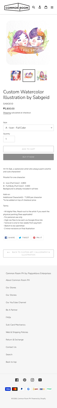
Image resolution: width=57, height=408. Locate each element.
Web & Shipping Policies (17, 332)
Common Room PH (24, 399)
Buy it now (28, 157)
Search (9, 354)
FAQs (8, 317)
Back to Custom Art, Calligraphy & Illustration (31, 253)
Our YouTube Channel (16, 302)
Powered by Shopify (39, 399)
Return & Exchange (15, 339)
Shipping (7, 113)
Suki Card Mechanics (15, 325)
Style (5, 123)
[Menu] (52, 7)
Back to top (11, 362)
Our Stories (11, 295)
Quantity (6, 134)
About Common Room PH (18, 280)
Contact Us (11, 347)
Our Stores (11, 287)
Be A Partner (12, 310)
